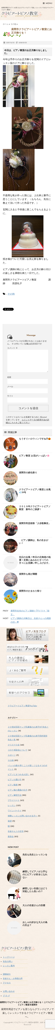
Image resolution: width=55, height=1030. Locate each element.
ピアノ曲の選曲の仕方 (18, 790)
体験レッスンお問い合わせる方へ (22, 816)
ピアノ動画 (13, 785)
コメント (12, 348)
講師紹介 (7, 974)
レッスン (12, 806)
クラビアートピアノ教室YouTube (22, 706)
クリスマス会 (14, 745)
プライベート (14, 800)
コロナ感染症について (18, 750)
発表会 (11, 837)
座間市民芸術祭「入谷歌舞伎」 (35, 523)
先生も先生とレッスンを (35, 855)
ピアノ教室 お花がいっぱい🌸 (34, 456)
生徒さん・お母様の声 (13, 979)
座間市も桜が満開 (28, 574)
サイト (10, 396)
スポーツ (12, 755)
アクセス (7, 983)
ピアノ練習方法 (15, 795)
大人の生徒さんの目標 (34, 905)
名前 (9, 377)
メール (10, 387)
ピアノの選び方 (15, 780)
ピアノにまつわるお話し (18, 775)
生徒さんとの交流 (16, 831)
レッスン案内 (9, 966)
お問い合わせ (9, 991)
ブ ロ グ (6, 996)
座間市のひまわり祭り (30, 591)
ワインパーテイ (15, 811)
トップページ (9, 957)
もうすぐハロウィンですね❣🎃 (35, 439)
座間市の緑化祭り (28, 473)
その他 (11, 294)
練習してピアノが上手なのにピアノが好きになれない (35, 875)
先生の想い (8, 962)
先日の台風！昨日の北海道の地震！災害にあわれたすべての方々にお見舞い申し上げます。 (35, 560)
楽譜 (10, 821)
